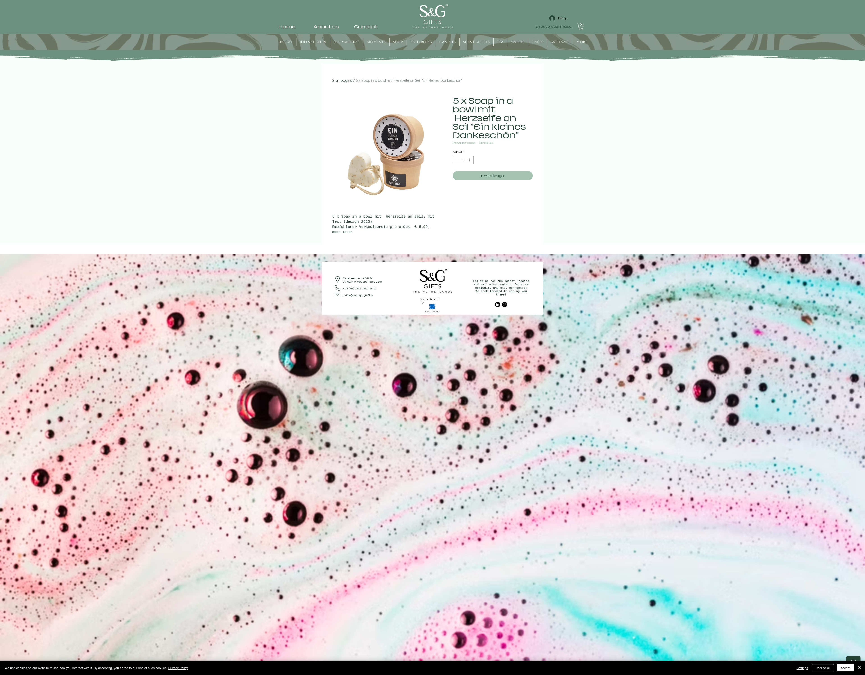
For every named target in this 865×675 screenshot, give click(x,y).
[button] (581, 26)
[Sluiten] (859, 667)
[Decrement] (456, 160)
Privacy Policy (178, 668)
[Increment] (470, 160)
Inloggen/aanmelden (554, 26)
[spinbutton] (463, 160)
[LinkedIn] (497, 304)
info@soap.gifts (358, 295)
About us (326, 27)
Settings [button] (802, 668)
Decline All (822, 668)
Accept (845, 668)
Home (286, 27)
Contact (366, 27)
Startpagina (342, 80)
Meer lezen (342, 232)
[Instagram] (504, 304)
